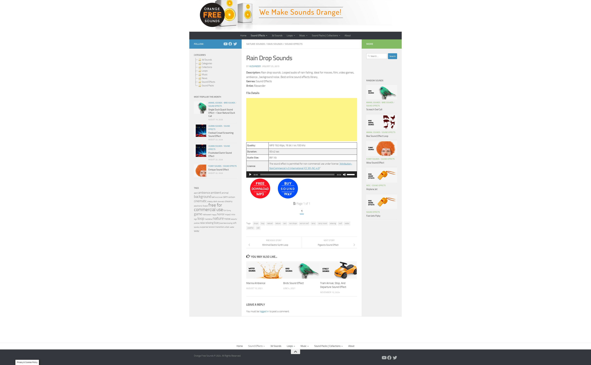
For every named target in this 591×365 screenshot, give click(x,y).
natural (270, 223)
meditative (208, 219)
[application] (301, 174)
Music (302, 35)
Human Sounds (215, 126)
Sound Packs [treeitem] (208, 85)
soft (234, 223)
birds (220, 197)
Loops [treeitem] (205, 70)
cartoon (231, 197)
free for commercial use (208, 207)
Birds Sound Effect (293, 282)
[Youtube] (225, 44)
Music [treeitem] (204, 74)
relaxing (333, 223)
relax (202, 222)
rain (284, 223)
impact (228, 214)
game (198, 214)
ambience (204, 192)
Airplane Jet (371, 189)
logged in (264, 311)
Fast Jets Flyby (373, 215)
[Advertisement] (301, 119)
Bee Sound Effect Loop (377, 136)
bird (216, 197)
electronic (198, 206)
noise (227, 218)
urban (227, 227)
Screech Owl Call (374, 109)
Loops (290, 35)
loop (262, 223)
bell (213, 197)
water (347, 223)
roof (340, 223)
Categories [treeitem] (207, 63)
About (348, 35)
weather (250, 228)
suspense (204, 227)
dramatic (221, 201)
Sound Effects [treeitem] (208, 82)
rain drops (293, 223)
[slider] (351, 174)
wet (258, 228)
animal (225, 192)
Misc (368, 185)
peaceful (234, 219)
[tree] (215, 72)
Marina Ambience (255, 282)
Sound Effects (258, 35)
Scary (217, 222)
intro (233, 214)
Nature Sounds (255, 43)
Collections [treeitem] (207, 67)
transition (219, 227)
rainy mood (322, 223)
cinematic (200, 201)
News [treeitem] (204, 78)
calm (225, 197)
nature (277, 223)
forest (205, 206)
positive (196, 223)
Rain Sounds (275, 43)
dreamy (228, 201)
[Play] (250, 174)
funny (229, 210)
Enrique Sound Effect (218, 169)
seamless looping (226, 223)
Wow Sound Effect (375, 162)
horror (220, 214)
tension (212, 227)
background (202, 197)
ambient (216, 192)
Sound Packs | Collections (325, 35)
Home (243, 35)
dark (215, 201)
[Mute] (344, 174)
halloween (207, 214)
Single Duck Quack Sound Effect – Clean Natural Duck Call (221, 112)
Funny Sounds (214, 166)
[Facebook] (230, 44)
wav (196, 231)
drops (256, 223)
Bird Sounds (229, 103)
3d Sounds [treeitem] (207, 59)
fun (224, 210)
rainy (313, 223)
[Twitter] (235, 44)
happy (214, 215)
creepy (210, 201)
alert (196, 193)
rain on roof (304, 223)
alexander (255, 66)
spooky (196, 227)
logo (195, 219)
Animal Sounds (215, 103)
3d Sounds (277, 35)
